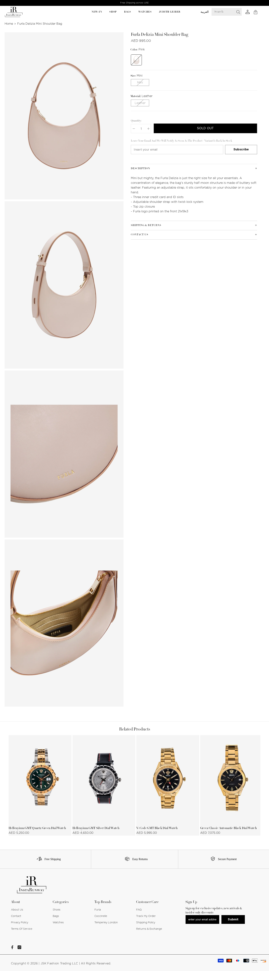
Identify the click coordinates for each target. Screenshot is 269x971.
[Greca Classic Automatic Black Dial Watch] (231, 779)
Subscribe (241, 149)
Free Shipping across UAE (134, 3)
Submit (233, 919)
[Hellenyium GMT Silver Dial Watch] (103, 779)
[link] (47, 859)
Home (9, 23)
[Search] (229, 12)
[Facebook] (12, 947)
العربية (205, 11)
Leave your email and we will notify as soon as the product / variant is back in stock (181, 141)
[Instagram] (19, 947)
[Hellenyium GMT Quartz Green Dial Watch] (40, 779)
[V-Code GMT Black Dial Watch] (167, 779)
